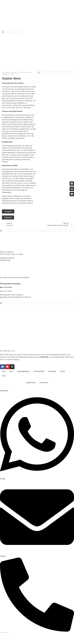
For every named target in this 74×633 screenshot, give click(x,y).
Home (25, 35)
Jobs (4, 376)
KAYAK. (27, 278)
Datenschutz (31, 383)
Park (30, 35)
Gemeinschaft (57, 35)
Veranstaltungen (41, 35)
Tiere (34, 35)
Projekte (50, 35)
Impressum (44, 383)
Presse (62, 371)
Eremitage (65, 35)
